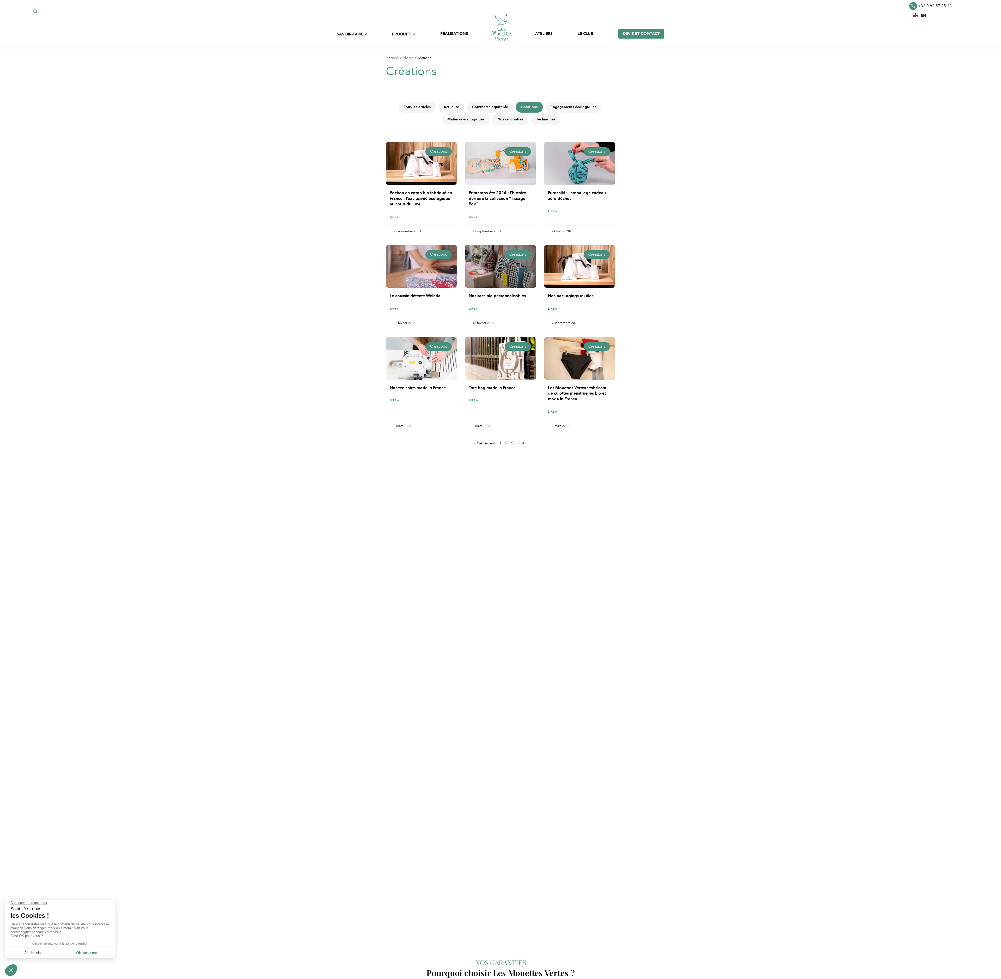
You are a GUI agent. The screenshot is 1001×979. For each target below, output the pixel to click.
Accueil (392, 58)
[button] (919, 15)
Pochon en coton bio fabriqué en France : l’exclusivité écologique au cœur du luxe (421, 198)
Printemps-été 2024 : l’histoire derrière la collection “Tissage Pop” (497, 198)
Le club (585, 33)
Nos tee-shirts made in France (418, 387)
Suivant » (519, 443)
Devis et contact (641, 33)
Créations (529, 107)
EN (923, 15)
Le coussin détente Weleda (415, 295)
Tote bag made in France (492, 387)
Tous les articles (417, 107)
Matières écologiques (465, 119)
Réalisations (454, 33)
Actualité (451, 107)
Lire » (394, 217)
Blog (407, 58)
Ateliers (544, 33)
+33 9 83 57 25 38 (935, 6)
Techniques (545, 119)
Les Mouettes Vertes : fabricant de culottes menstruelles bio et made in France (577, 393)
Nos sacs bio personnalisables (497, 295)
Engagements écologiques (573, 107)
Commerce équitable (490, 107)
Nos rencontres (510, 119)
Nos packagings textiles (570, 295)
